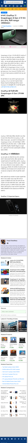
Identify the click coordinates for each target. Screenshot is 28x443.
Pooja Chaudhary (12, 240)
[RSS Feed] (21, 438)
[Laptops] (17, 5)
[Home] (2, 5)
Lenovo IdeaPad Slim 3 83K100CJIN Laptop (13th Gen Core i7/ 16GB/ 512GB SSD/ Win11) (13, 345)
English (24, 9)
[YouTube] (11, 438)
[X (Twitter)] (8, 438)
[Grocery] (25, 5)
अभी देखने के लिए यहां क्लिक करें (8, 87)
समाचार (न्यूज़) (4, 12)
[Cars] (21, 5)
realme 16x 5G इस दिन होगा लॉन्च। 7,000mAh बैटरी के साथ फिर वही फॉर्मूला (8, 329)
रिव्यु (20, 9)
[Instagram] (15, 438)
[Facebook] (5, 438)
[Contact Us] (1, 438)
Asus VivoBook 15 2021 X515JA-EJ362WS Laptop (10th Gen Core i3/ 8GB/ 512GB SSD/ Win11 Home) (22, 358)
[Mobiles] (13, 5)
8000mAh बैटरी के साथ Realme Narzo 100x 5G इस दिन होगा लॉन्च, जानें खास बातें (18, 289)
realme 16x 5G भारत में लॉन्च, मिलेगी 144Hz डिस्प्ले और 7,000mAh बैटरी (16, 261)
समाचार (16, 9)
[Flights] (9, 5)
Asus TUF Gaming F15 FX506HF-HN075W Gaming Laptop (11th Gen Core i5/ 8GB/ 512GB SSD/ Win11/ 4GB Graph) (22, 345)
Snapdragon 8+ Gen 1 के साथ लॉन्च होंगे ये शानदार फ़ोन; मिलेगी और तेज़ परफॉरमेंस (18, 280)
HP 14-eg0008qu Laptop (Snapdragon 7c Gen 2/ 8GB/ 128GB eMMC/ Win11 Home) (4, 345)
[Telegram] (18, 438)
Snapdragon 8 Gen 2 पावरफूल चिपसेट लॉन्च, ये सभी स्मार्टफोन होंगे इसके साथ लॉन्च (18, 270)
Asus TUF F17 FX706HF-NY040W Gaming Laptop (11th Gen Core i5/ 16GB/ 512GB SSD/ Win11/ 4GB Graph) (4, 358)
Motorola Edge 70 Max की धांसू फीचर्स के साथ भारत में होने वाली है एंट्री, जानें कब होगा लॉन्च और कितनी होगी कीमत (17, 299)
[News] (6, 5)
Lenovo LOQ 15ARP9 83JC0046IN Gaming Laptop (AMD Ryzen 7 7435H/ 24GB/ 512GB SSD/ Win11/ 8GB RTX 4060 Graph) (13, 358)
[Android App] (25, 438)
